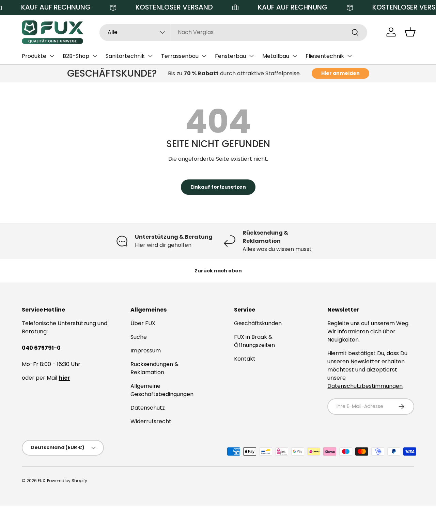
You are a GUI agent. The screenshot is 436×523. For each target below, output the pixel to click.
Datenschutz (147, 408)
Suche (138, 337)
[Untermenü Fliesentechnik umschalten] (349, 56)
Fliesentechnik (325, 56)
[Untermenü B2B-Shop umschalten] (95, 56)
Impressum (145, 350)
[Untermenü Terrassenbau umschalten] (204, 56)
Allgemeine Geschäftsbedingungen (161, 390)
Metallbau (275, 56)
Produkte (34, 56)
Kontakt (244, 359)
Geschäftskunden (258, 323)
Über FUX (142, 323)
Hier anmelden (340, 73)
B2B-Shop (76, 56)
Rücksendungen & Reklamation (154, 368)
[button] (410, 32)
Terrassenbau (180, 56)
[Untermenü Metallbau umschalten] (295, 56)
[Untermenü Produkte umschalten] (52, 56)
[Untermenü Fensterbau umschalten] (251, 56)
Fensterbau (230, 56)
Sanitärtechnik (125, 56)
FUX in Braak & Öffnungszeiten (254, 341)
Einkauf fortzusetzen (218, 187)
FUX (41, 481)
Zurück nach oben (218, 270)
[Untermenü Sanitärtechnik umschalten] (150, 56)
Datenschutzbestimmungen (365, 386)
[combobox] (233, 32)
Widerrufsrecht (150, 421)
